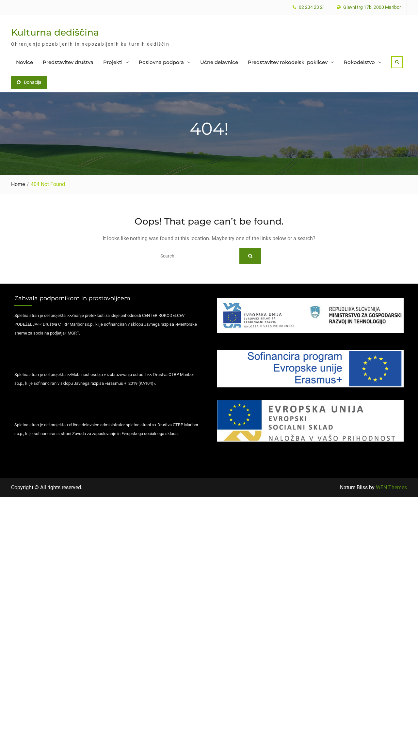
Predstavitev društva (68, 62)
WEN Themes (391, 487)
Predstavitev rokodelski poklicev (288, 62)
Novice (24, 62)
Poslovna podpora (161, 62)
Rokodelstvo (359, 62)
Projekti (112, 62)
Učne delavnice (219, 62)
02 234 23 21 (312, 7)
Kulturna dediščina (55, 32)
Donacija (32, 82)
